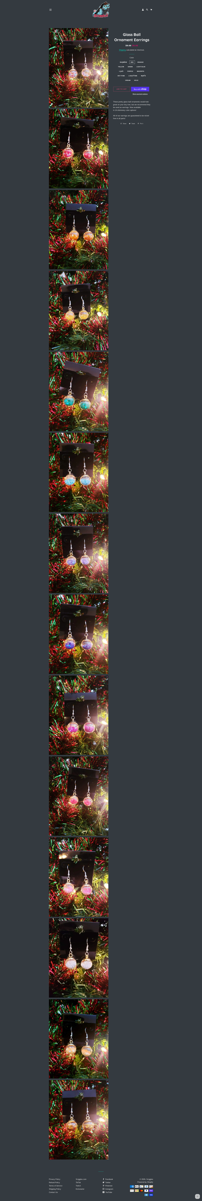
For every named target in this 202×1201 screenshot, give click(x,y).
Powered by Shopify (145, 1182)
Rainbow (123, 62)
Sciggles (149, 1179)
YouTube (108, 1192)
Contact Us (53, 1192)
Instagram (109, 1189)
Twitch (78, 1186)
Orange (140, 62)
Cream (128, 80)
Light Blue (141, 67)
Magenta (140, 71)
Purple (130, 71)
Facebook (109, 1179)
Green (130, 67)
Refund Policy (54, 1183)
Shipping (122, 50)
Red (132, 62)
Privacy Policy (54, 1179)
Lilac (121, 71)
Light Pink (133, 76)
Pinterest (108, 1186)
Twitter (108, 1183)
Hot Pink (121, 76)
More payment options (140, 94)
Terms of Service (55, 1186)
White (143, 76)
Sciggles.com (81, 1179)
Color (132, 58)
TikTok (78, 1183)
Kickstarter (80, 1189)
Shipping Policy (55, 1189)
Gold (136, 80)
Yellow (121, 67)
